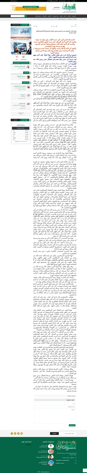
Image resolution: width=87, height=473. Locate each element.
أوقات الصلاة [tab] (24, 120)
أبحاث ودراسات (69, 19)
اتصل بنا (73, 0)
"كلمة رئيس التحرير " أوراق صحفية (21, 62)
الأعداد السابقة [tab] (16, 24)
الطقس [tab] (15, 120)
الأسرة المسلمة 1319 (42, 452)
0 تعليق (34, 26)
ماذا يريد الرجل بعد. (43, 446)
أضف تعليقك (72, 425)
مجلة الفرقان (28, 444)
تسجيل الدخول (13, 0)
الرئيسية (74, 19)
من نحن (68, 0)
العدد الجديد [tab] (24, 24)
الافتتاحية (26, 72)
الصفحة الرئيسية (62, 0)
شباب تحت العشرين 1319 (41, 457)
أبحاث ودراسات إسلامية (62, 19)
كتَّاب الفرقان (25, 82)
